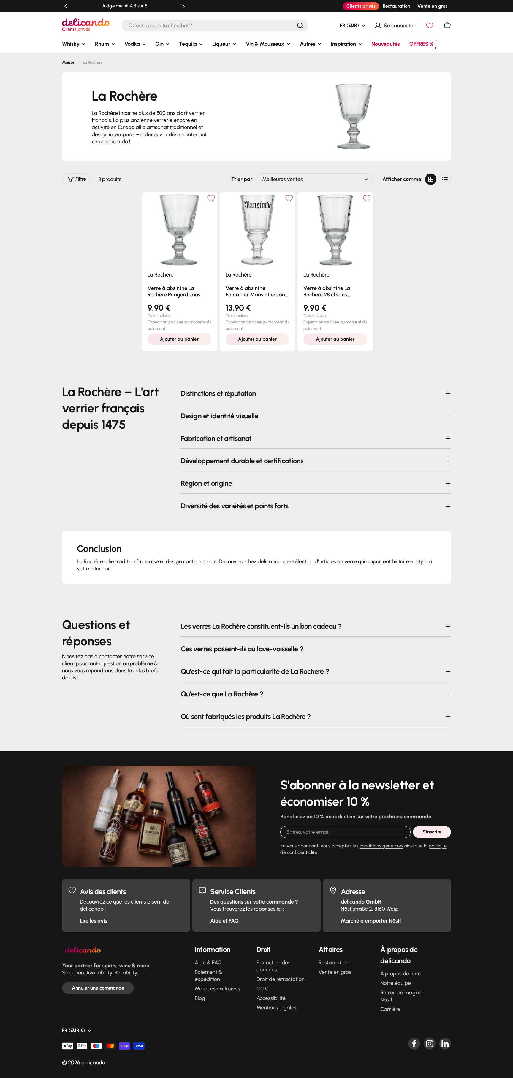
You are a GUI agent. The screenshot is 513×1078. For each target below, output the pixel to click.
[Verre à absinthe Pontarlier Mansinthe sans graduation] (257, 230)
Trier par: (242, 179)
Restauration (396, 6)
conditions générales (381, 846)
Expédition (157, 322)
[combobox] (214, 25)
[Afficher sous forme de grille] (431, 179)
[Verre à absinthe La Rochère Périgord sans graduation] (179, 230)
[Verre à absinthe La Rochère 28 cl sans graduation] (335, 230)
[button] (65, 6)
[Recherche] (300, 25)
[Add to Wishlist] (211, 198)
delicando (93, 1062)
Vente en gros (432, 6)
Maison (68, 62)
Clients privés (361, 6)
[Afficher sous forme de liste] (445, 179)
